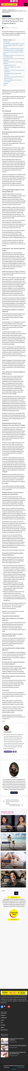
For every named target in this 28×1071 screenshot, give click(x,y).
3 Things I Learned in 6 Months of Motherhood (16, 1039)
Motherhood (4, 1017)
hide (14, 39)
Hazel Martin (7, 27)
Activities (3, 1024)
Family (2, 1020)
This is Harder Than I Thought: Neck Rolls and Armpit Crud (17, 1053)
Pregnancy (3, 1015)
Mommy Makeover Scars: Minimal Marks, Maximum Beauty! (13, 827)
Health (2, 1027)
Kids (2, 1022)
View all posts (14, 792)
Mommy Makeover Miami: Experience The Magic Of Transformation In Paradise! (13, 845)
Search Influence (13, 1067)
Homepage (4, 9)
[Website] (13, 752)
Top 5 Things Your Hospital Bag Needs (18, 1045)
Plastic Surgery (11, 9)
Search (3, 890)
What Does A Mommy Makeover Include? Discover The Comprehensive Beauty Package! (13, 881)
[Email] (16, 752)
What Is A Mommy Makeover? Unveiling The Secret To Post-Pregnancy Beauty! (13, 864)
